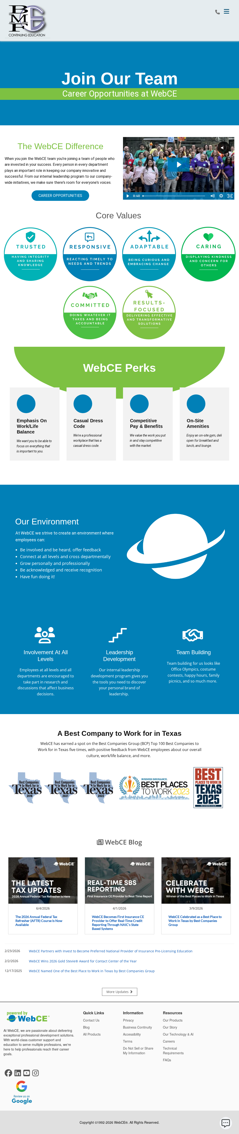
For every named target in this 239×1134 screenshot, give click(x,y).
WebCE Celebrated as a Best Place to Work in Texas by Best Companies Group (195, 921)
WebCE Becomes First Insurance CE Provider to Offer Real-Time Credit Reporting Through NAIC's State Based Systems (118, 922)
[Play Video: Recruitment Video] (179, 165)
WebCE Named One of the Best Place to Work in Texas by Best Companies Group (92, 971)
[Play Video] (127, 196)
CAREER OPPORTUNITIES (60, 195)
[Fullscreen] (229, 196)
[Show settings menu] (221, 196)
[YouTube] (26, 1074)
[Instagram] (35, 1074)
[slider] (174, 196)
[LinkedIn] (17, 1074)
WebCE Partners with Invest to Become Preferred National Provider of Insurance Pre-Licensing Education (111, 951)
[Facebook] (8, 1074)
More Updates (118, 992)
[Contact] (217, 12)
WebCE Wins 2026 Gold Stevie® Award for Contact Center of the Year (83, 961)
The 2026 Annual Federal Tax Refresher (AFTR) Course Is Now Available (38, 921)
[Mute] (212, 196)
